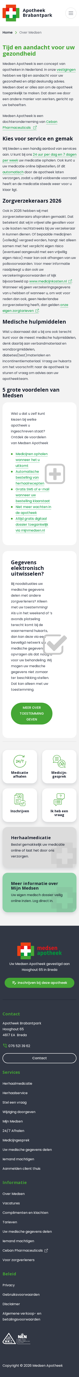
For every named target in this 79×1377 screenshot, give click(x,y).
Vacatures (11, 1203)
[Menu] (70, 13)
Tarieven (10, 1222)
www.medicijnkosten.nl (48, 281)
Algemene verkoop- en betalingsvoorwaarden (22, 1316)
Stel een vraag (15, 1102)
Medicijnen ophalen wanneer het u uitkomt (32, 460)
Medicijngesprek (16, 1140)
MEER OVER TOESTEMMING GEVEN (32, 713)
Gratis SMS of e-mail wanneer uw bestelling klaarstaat (33, 495)
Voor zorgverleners (19, 1260)
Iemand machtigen (18, 1159)
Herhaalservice (15, 1093)
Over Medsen (14, 1193)
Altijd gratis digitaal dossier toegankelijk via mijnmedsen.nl (32, 524)
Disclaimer (11, 1304)
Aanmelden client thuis (21, 1168)
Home (8, 32)
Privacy (9, 1285)
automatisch (13, 172)
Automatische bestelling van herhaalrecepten (30, 477)
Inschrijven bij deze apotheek (39, 982)
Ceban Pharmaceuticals (23, 1250)
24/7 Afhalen (13, 1130)
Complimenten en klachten (25, 1212)
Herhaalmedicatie (17, 1083)
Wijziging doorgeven (19, 1111)
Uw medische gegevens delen (27, 1149)
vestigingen (66, 69)
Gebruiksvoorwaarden (21, 1294)
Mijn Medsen (13, 1121)
